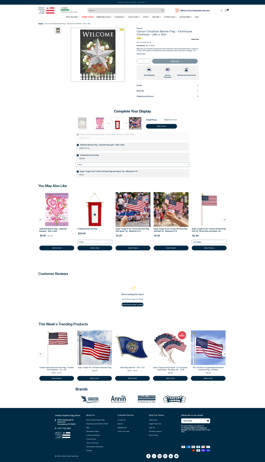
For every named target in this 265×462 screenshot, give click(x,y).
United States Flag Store (70, 456)
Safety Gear (153, 420)
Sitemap (89, 450)
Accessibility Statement (94, 447)
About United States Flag (95, 420)
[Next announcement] (165, 2)
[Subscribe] (207, 420)
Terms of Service (92, 443)
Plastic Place (153, 435)
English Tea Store (155, 424)
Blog (87, 428)
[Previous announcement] (100, 2)
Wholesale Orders (92, 431)
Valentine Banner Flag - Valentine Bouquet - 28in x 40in (102, 145)
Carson (139, 28)
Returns (120, 424)
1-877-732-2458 (64, 428)
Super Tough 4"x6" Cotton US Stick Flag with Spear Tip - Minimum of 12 (108, 171)
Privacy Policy (91, 439)
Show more (141, 54)
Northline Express (155, 431)
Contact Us (121, 420)
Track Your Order (123, 431)
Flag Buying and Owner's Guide (97, 424)
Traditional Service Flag (89, 155)
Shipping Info (122, 428)
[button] (72, 17)
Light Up (152, 428)
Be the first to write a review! (132, 304)
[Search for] (162, 10)
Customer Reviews (93, 435)
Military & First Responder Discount (195, 10)
